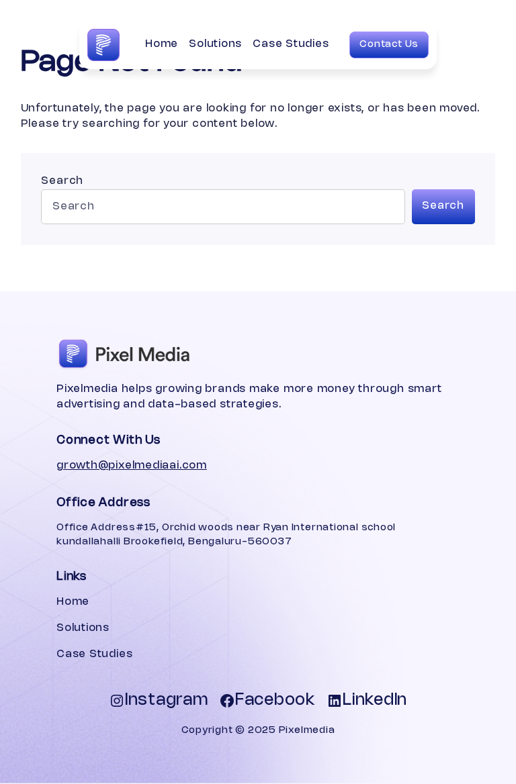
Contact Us (389, 44)
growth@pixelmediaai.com (131, 466)
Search (62, 181)
